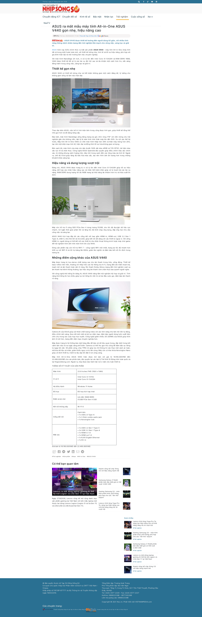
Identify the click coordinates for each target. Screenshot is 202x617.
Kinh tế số (85, 16)
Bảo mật (97, 16)
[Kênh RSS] (156, 1)
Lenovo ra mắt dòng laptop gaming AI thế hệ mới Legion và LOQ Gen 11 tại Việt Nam (73, 492)
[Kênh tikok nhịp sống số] (148, 1)
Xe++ (150, 16)
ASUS (54, 50)
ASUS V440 (92, 456)
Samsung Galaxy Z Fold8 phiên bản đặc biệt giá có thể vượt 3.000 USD (110, 482)
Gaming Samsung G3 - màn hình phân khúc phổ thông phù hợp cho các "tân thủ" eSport (109, 494)
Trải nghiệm (122, 16)
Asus (74, 456)
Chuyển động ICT (51, 16)
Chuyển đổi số (69, 16)
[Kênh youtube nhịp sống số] (152, 1)
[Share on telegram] (82, 451)
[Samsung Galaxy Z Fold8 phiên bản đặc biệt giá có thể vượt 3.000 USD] (126, 483)
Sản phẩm (66, 456)
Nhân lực (108, 16)
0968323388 (123, 598)
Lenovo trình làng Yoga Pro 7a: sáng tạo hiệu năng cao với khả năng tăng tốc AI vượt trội (109, 506)
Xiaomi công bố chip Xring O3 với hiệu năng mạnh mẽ (109, 470)
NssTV (47, 23)
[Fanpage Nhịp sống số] (143, 1)
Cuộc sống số (138, 16)
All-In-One (81, 456)
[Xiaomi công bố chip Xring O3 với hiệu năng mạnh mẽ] (126, 471)
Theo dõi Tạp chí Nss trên (88, 36)
